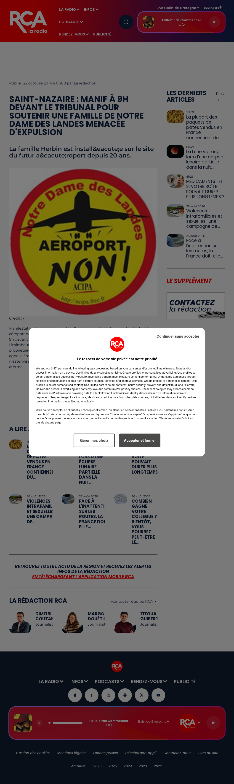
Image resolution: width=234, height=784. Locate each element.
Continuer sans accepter (178, 336)
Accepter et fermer (140, 440)
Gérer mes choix (94, 440)
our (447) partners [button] (57, 368)
